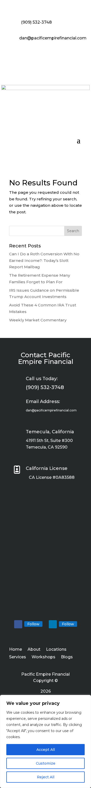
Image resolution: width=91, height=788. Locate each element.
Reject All (45, 777)
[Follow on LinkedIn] (53, 624)
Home (15, 650)
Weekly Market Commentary (37, 320)
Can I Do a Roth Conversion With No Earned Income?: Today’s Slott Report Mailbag (44, 260)
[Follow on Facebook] (18, 624)
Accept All (45, 749)
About (34, 650)
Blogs (67, 657)
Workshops (43, 657)
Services (17, 657)
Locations (56, 650)
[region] (45, 741)
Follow (33, 624)
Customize (45, 763)
